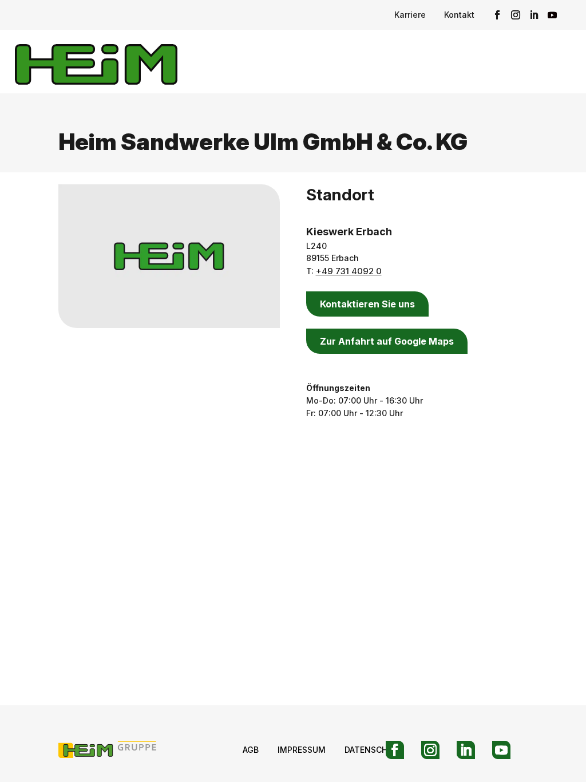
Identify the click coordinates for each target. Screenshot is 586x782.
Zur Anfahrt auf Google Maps (387, 341)
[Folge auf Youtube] (552, 15)
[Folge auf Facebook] (497, 15)
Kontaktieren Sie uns (367, 304)
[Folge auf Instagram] (515, 15)
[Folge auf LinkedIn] (534, 15)
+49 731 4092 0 (349, 271)
